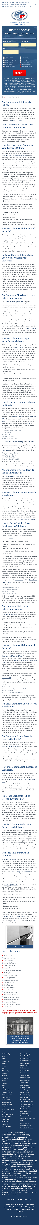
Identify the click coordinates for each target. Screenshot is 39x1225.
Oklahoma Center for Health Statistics (14, 916)
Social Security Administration (20, 872)
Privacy (21, 1204)
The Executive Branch (26, 1101)
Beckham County (25, 1080)
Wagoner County (6, 1102)
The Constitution (25, 1109)
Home (8, 1204)
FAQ (21, 1121)
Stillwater (4, 1073)
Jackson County (24, 1075)
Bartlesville (5, 1078)
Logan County (19, 580)
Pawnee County (24, 1085)
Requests (9, 582)
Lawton (4, 1063)
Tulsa (3, 1056)
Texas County (24, 1082)
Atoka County (24, 1090)
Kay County (5, 1124)
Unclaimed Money (25, 1125)
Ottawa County (24, 1070)
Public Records (24, 1123)
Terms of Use (29, 1204)
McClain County (24, 1063)
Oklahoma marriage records (14, 302)
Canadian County (17, 416)
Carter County (6, 1119)
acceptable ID (6, 678)
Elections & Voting (25, 1116)
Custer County (24, 1073)
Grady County (5, 1112)
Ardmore (4, 1088)
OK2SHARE (17, 921)
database (31, 442)
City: (4, 49)
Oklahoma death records (10, 747)
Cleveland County (7, 1092)
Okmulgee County (25, 1060)
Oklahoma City (6, 1054)
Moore (3, 1068)
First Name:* (7, 41)
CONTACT (22, 24)
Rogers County (6, 1097)
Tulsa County (5, 1090)
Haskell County (24, 1092)
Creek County (5, 1107)
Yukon (3, 1085)
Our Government (25, 1099)
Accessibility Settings (21, 1216)
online (28, 423)
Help (16, 1204)
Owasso (4, 1080)
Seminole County (25, 1078)
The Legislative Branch (26, 1104)
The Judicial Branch (26, 1106)
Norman (4, 1058)
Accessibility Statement (12, 1207)
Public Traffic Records (26, 1128)
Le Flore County (6, 1116)
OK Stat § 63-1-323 (15, 120)
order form (5, 450)
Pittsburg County (6, 1126)
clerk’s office (19, 347)
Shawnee (4, 1083)
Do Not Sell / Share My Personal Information (19, 1209)
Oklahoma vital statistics (9, 859)
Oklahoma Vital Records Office (12, 656)
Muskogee (5, 1076)
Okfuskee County (25, 1095)
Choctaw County (25, 1087)
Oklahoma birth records (9, 614)
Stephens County (25, 1054)
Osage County (6, 1121)
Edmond (4, 1066)
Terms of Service (9, 86)
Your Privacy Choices (28, 1207)
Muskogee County (7, 1104)
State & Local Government (27, 1118)
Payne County (6, 1099)
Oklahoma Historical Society (14, 442)
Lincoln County (24, 1065)
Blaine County (24, 1097)
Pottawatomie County (8, 1109)
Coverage (20, 1211)
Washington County (7, 1114)
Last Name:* (25, 41)
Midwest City (5, 1071)
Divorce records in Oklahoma (14, 476)
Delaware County (25, 1058)
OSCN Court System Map (27, 519)
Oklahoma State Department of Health (14, 155)
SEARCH (19, 73)
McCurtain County (25, 1068)
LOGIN (16, 24)
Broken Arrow (5, 1061)
